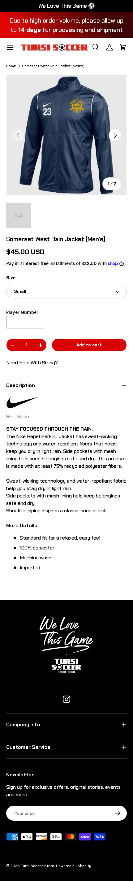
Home (11, 65)
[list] (66, 135)
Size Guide (17, 416)
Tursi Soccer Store (37, 865)
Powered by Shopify (73, 865)
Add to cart (89, 345)
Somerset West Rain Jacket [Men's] (53, 65)
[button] (123, 47)
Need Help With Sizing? (32, 362)
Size (10, 277)
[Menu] (10, 47)
